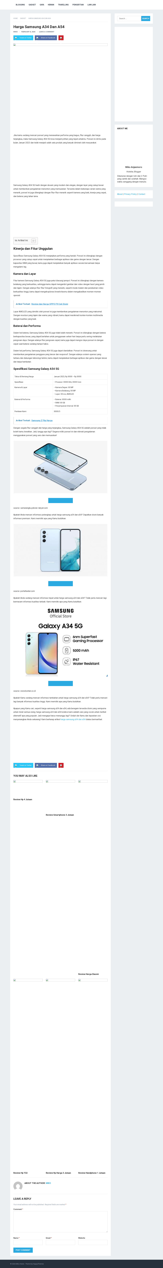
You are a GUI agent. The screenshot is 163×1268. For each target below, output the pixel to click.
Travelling (63, 5)
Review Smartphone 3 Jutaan (60, 815)
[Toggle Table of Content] (32, 241)
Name (16, 1238)
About (119, 194)
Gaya (42, 5)
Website (81, 1238)
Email (49, 1238)
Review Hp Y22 (20, 1173)
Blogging (20, 5)
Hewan (51, 5)
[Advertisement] (60, 116)
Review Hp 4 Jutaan (22, 799)
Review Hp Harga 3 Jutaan (58, 1173)
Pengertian (78, 5)
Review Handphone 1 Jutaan (91, 1173)
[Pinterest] (61, 37)
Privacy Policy (130, 194)
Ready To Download (61, 500)
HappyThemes (38, 1264)
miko (15, 32)
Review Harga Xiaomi (88, 974)
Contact (141, 194)
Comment (18, 1209)
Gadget (32, 5)
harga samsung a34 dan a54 (73, 719)
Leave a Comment (46, 32)
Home (15, 18)
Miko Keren (20, 1264)
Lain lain (91, 5)
